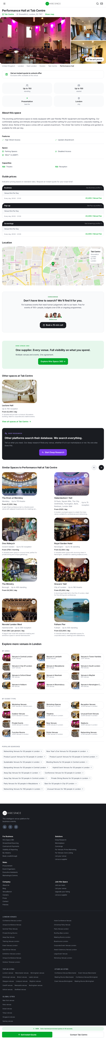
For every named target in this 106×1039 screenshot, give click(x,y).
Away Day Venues (9, 937)
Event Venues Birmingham (64, 981)
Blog (4, 888)
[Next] (101, 467)
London (21, 66)
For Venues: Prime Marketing (65, 850)
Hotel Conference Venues (62, 920)
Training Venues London (11, 941)
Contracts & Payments (11, 846)
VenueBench (7, 892)
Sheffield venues (20, 989)
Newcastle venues (21, 985)
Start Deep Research (54, 452)
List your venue (60, 856)
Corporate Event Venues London (65, 945)
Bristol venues (22, 977)
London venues (8, 973)
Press (5, 898)
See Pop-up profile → (94, 206)
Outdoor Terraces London (11, 962)
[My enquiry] (101, 3)
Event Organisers (9, 869)
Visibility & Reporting (10, 850)
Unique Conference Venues (12, 925)
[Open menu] (4, 3)
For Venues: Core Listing (64, 853)
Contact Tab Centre (78, 1035)
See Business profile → (94, 188)
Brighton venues (35, 981)
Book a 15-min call (54, 325)
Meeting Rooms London (62, 937)
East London (32, 66)
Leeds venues (33, 977)
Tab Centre (9, 14)
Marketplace (59, 843)
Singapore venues (9, 1017)
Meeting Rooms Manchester (64, 977)
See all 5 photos (95, 59)
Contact (5, 901)
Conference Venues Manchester (65, 973)
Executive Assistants (10, 872)
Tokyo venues (7, 1013)
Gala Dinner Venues (9, 950)
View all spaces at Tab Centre (15, 421)
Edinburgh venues (9, 977)
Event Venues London (10, 945)
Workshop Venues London (63, 958)
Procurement (7, 866)
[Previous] (94, 467)
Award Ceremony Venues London (65, 950)
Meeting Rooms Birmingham (84, 981)
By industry (7, 853)
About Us (6, 885)
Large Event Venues (60, 954)
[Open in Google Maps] (53, 266)
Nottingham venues (35, 985)
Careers (6, 895)
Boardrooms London (61, 941)
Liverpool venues (22, 981)
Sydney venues (8, 1021)
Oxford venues (8, 989)
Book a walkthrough (10, 856)
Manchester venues (22, 973)
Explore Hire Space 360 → (53, 361)
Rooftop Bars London (61, 933)
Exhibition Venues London (12, 954)
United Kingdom (8, 66)
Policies (5, 905)
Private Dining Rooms (10, 933)
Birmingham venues (37, 973)
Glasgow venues (8, 981)
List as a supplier (61, 859)
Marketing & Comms (10, 875)
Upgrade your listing (62, 892)
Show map (49, 14)
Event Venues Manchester (87, 973)
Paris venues (7, 1004)
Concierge (59, 846)
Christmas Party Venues (62, 925)
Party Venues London (61, 929)
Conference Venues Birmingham (87, 977)
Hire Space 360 (8, 840)
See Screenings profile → (93, 223)
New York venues (8, 1000)
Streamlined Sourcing (10, 843)
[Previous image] (5, 391)
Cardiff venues (8, 985)
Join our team (60, 885)
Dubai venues (7, 1009)
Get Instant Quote (28, 1035)
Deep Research (60, 840)
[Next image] (33, 391)
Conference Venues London (12, 920)
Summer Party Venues (10, 929)
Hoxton (42, 66)
